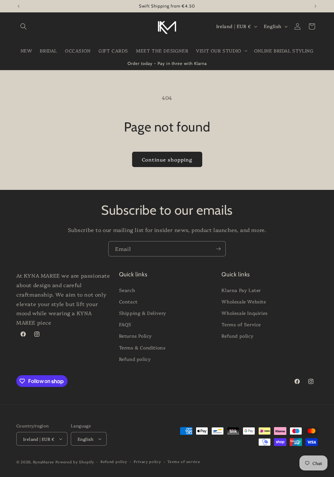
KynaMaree (43, 461)
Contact (128, 301)
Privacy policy (147, 461)
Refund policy (135, 359)
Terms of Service (241, 324)
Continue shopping (167, 159)
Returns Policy (135, 335)
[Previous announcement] (18, 6)
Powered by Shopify (74, 461)
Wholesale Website (243, 301)
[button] (23, 26)
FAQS (125, 324)
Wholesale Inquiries (244, 313)
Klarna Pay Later (241, 290)
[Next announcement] (315, 6)
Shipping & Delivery (142, 313)
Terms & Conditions (142, 347)
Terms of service (183, 461)
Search (127, 290)
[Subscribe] (218, 248)
